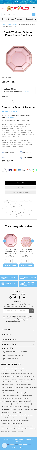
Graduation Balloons (7, 384)
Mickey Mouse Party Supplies (10, 426)
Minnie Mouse (26, 420)
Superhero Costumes (19, 417)
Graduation (31, 19)
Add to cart (10, 265)
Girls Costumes (19, 429)
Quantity (5, 96)
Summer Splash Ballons (8, 376)
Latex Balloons (14, 395)
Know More (26, 91)
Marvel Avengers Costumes (9, 415)
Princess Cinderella (17, 409)
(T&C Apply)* (10, 117)
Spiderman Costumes (21, 398)
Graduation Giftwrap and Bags (10, 387)
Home (3, 24)
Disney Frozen (15, 420)
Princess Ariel (5, 412)
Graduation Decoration (23, 382)
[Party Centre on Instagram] (11, 297)
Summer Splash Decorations (25, 376)
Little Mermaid (5, 420)
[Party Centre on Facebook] (19, 297)
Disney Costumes (6, 417)
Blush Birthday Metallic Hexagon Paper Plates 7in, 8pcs (26, 252)
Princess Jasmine (30, 409)
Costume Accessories (26, 415)
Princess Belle (5, 409)
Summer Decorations (7, 370)
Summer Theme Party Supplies (10, 373)
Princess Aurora (16, 412)
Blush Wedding (12, 24)
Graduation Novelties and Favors (11, 393)
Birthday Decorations (18, 423)
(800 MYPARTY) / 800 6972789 (16, 352)
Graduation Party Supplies (27, 379)
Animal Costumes (6, 401)
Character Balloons (6, 429)
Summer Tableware (7, 368)
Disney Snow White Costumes (22, 404)
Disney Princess (5, 423)
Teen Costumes (5, 431)
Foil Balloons (5, 395)
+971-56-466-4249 (12, 359)
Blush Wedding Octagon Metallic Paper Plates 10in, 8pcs (10, 252)
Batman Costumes (26, 395)
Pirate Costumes (6, 404)
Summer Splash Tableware (9, 379)
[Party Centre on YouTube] (24, 297)
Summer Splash (26, 373)
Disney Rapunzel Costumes (21, 401)
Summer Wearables (21, 370)
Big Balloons (27, 393)
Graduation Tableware (7, 382)
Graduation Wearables (7, 390)
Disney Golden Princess (12, 19)
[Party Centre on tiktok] (15, 297)
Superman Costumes (7, 398)
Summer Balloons (19, 368)
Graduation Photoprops (28, 387)
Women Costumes (17, 431)
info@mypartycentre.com (14, 355)
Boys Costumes (30, 429)
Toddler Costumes (26, 426)
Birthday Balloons (6, 406)
